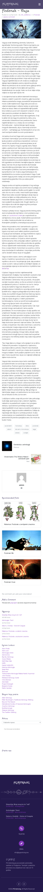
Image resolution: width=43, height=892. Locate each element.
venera (17, 433)
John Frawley (6, 675)
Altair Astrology (7, 698)
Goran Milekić (6, 659)
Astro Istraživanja (20, 812)
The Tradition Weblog (9, 712)
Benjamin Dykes (7, 686)
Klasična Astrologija (8, 667)
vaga (34, 429)
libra (27, 426)
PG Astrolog (17, 889)
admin (21, 485)
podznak (35, 426)
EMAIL (22, 849)
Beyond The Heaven (8, 702)
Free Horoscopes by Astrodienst (12, 729)
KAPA (3, 663)
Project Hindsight (7, 684)
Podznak (37, 15)
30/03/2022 (10, 812)
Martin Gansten (7, 688)
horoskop (19, 426)
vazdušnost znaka (16, 215)
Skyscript (5, 671)
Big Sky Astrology (8, 657)
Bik (3, 269)
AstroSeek (5, 682)
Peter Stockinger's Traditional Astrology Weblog (17, 700)
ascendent (8, 426)
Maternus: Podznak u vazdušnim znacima (15, 636)
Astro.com (5, 650)
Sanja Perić (5, 669)
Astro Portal (6, 648)
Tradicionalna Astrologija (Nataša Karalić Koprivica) (18, 673)
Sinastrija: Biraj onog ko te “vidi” (12, 615)
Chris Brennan (6, 680)
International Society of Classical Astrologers (16, 704)
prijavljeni (13, 603)
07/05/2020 (10, 818)
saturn (9, 429)
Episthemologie (7, 708)
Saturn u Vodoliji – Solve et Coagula (13, 626)
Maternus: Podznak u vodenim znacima (14, 631)
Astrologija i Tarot (7, 620)
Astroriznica (6, 655)
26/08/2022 (10, 806)
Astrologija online (7, 653)
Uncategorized (19, 806)
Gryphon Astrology (8, 706)
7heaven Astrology (8, 710)
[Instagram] (24, 884)
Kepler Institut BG (7, 665)
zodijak (25, 433)
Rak (7, 269)
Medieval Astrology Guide (10, 678)
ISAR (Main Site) (7, 661)
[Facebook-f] (19, 884)
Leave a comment (9, 17)
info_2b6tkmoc (26, 15)
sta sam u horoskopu (22, 429)
